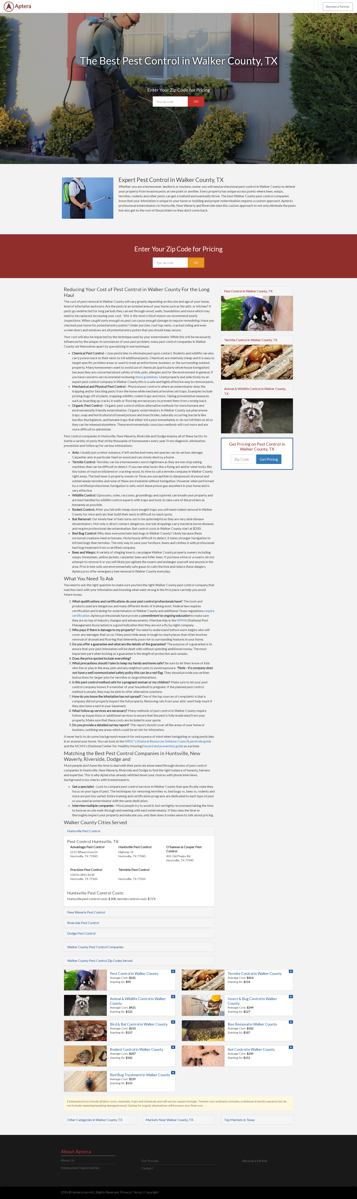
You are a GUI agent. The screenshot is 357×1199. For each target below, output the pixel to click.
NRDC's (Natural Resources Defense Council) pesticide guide (168, 741)
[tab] (139, 831)
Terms (137, 1192)
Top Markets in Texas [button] (239, 1120)
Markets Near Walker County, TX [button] (169, 1120)
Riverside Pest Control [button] (83, 923)
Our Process (150, 1161)
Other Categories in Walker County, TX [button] (94, 1120)
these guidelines (146, 377)
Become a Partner (337, 6)
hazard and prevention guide (163, 746)
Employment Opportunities (80, 1168)
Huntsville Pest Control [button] (83, 831)
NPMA (182, 620)
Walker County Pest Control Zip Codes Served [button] (99, 960)
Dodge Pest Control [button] (81, 933)
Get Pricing (269, 459)
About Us (67, 1160)
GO (196, 101)
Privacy (125, 1192)
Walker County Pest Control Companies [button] (95, 947)
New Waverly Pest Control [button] (86, 912)
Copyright (151, 1192)
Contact (147, 1168)
